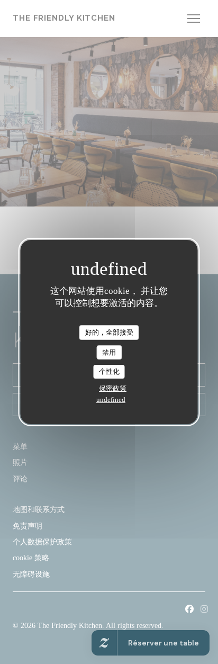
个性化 (109, 371)
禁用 (109, 352)
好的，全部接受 (109, 332)
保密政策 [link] (112, 388)
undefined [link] (110, 399)
